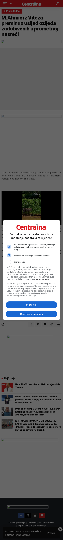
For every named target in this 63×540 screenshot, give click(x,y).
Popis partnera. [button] (43, 279)
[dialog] (31, 270)
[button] (31, 262)
